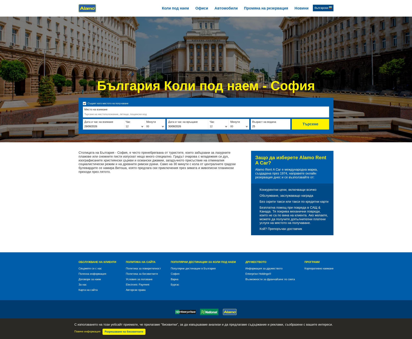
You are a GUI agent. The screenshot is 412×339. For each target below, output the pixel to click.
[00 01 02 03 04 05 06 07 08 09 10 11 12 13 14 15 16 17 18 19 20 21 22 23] (134, 127)
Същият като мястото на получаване (108, 103)
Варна (174, 279)
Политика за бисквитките (142, 273)
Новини (302, 8)
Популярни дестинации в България (193, 268)
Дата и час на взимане (98, 121)
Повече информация (87, 331)
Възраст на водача (264, 121)
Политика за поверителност (143, 268)
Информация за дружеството (263, 268)
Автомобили (226, 8)
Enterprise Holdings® (258, 273)
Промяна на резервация (266, 8)
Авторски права (135, 289)
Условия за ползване (139, 279)
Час (128, 121)
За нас (83, 284)
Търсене (310, 124)
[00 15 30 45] (155, 127)
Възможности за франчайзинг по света (270, 279)
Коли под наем (175, 8)
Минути (151, 121)
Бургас (175, 284)
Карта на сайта (88, 289)
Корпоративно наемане (318, 268)
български (321, 8)
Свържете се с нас (90, 268)
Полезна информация (92, 273)
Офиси (201, 8)
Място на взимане (95, 109)
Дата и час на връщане (183, 121)
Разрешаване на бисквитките (124, 331)
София (175, 273)
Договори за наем (90, 279)
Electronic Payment (137, 284)
